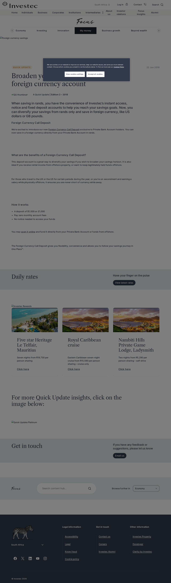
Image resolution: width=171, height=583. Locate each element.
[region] (86, 69)
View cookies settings (74, 74)
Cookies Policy (119, 67)
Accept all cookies (95, 74)
